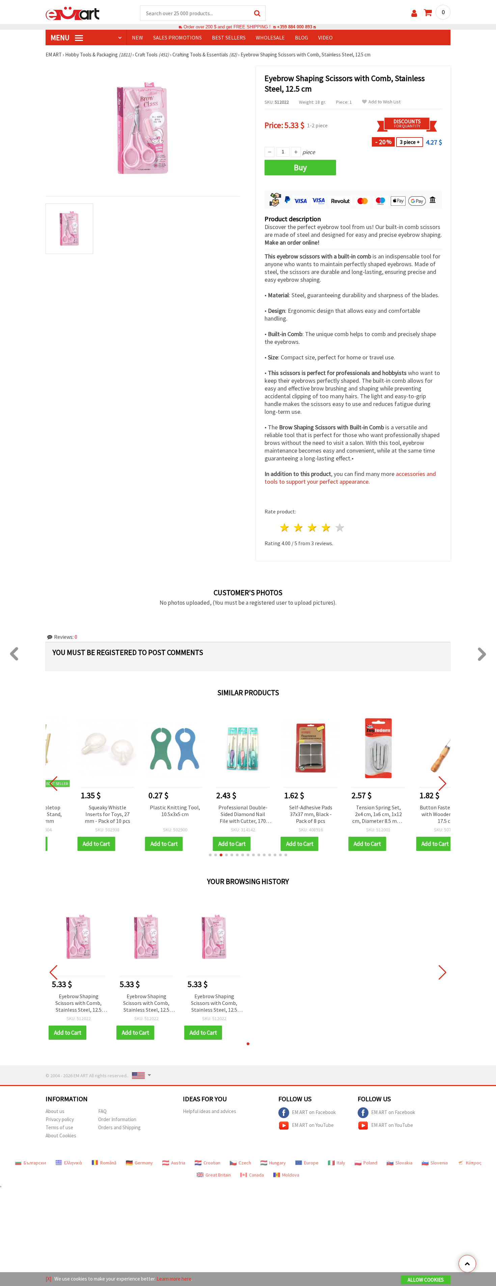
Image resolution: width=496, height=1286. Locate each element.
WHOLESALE (270, 37)
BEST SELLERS (229, 37)
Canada (256, 1175)
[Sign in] (414, 13)
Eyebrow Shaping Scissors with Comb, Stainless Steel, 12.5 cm (78, 1003)
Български (35, 1163)
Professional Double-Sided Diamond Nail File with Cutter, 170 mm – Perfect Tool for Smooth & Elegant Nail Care (214, 814)
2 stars (299, 527)
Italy (341, 1163)
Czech (245, 1163)
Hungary (277, 1163)
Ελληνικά (73, 1163)
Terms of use (59, 1127)
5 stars (340, 527)
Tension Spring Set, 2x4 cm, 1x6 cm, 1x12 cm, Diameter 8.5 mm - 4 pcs (350, 814)
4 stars (326, 527)
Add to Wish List (384, 101)
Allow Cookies (426, 1280)
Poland (370, 1163)
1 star (285, 527)
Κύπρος (473, 1163)
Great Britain (218, 1175)
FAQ (102, 1111)
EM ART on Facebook (314, 1112)
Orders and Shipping (119, 1127)
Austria (178, 1163)
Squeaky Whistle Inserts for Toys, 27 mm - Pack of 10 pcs (78, 814)
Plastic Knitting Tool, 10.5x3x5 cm (146, 810)
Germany (144, 1163)
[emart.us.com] (73, 13)
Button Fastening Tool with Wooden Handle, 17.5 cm (417, 814)
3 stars (313, 527)
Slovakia (403, 1163)
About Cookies (61, 1135)
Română (108, 1163)
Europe (311, 1163)
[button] (210, 855)
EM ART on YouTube (313, 1125)
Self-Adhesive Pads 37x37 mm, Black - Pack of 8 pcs (281, 814)
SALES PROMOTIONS (177, 37)
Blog (301, 37)
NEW (137, 37)
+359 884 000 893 (294, 26)
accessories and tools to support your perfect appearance (350, 477)
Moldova (290, 1175)
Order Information (117, 1119)
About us (55, 1111)
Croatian (211, 1163)
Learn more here (174, 1279)
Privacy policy (60, 1119)
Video (325, 37)
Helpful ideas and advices (209, 1111)
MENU (61, 37)
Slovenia (439, 1163)
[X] (48, 1279)
